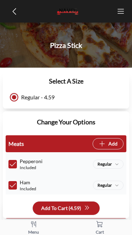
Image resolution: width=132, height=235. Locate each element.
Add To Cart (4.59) (61, 208)
